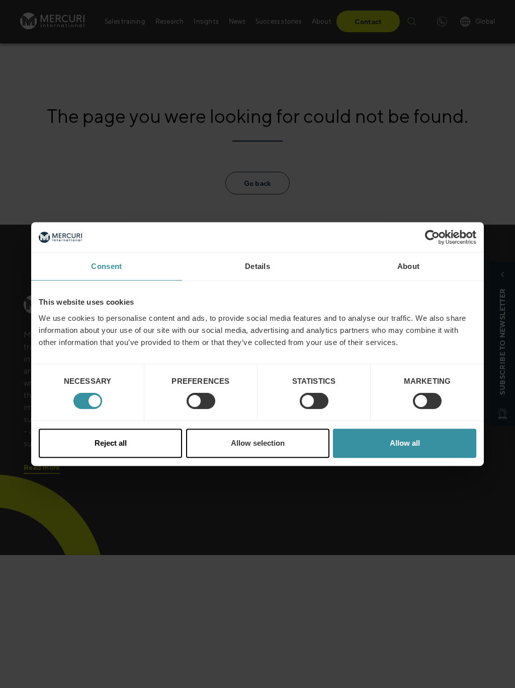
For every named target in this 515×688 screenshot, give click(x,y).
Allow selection (258, 443)
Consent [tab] (106, 266)
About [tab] (408, 266)
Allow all (405, 443)
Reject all (111, 443)
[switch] (201, 401)
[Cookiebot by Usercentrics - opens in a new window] (432, 237)
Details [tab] (257, 266)
